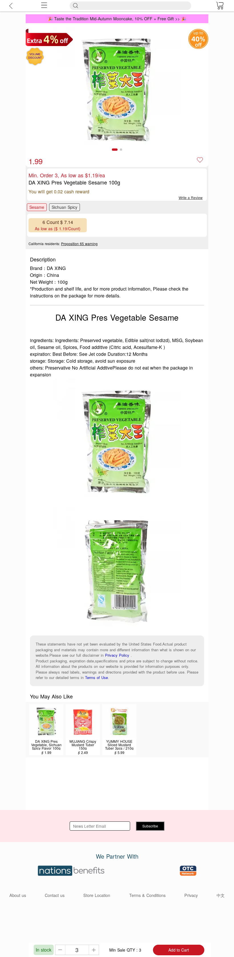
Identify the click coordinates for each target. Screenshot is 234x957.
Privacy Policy (117, 655)
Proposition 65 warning (79, 243)
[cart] (220, 5)
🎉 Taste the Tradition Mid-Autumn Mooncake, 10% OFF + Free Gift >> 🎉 (117, 18)
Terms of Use (96, 677)
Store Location (96, 895)
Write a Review (191, 197)
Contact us (54, 895)
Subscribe (150, 825)
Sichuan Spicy (64, 207)
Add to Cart (178, 950)
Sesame (36, 207)
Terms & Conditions (147, 895)
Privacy (191, 895)
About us (17, 895)
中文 (221, 895)
